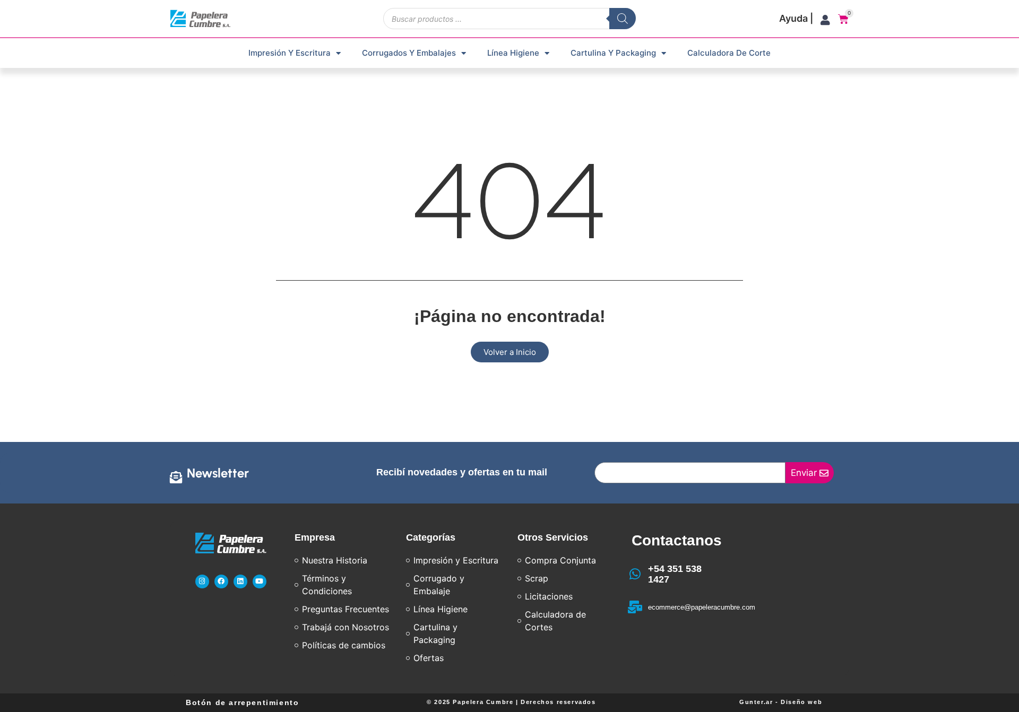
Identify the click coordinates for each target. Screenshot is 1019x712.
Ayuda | (796, 18)
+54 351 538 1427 (675, 574)
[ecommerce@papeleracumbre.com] (635, 607)
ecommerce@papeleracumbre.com (701, 607)
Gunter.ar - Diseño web (780, 702)
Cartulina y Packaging (613, 53)
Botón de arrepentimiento (242, 702)
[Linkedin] (240, 581)
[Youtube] (259, 581)
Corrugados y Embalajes (409, 53)
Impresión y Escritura (289, 53)
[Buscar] (622, 18)
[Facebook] (221, 581)
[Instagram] (202, 581)
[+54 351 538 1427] (635, 574)
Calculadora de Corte (729, 53)
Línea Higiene (513, 53)
